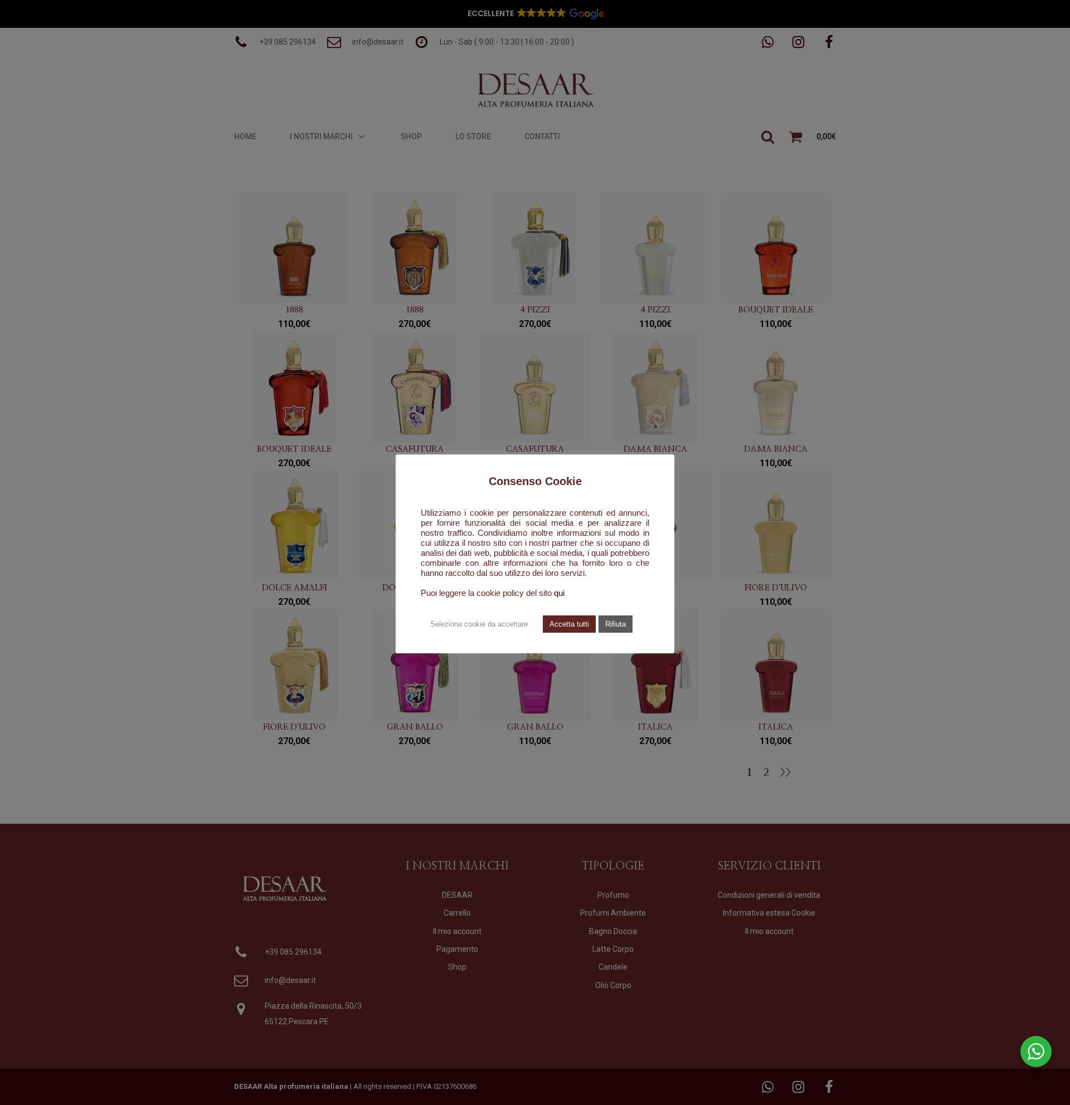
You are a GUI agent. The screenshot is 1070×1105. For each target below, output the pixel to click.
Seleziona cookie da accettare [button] (479, 624)
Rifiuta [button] (615, 624)
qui (559, 593)
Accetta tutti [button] (569, 624)
